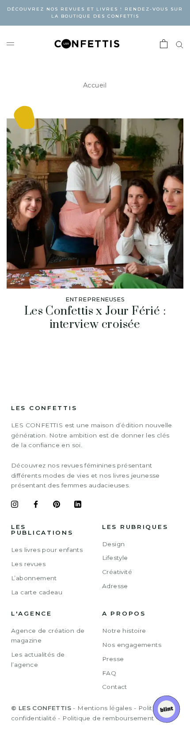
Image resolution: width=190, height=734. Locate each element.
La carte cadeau (36, 592)
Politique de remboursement (108, 718)
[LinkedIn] (77, 505)
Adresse (115, 585)
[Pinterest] (56, 505)
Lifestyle (115, 557)
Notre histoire (124, 630)
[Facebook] (35, 505)
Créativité (117, 571)
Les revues (28, 563)
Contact (114, 686)
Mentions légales (104, 707)
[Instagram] (14, 505)
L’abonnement (34, 578)
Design (113, 544)
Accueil (95, 85)
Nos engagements (131, 644)
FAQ (109, 673)
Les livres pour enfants (47, 549)
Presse (113, 658)
